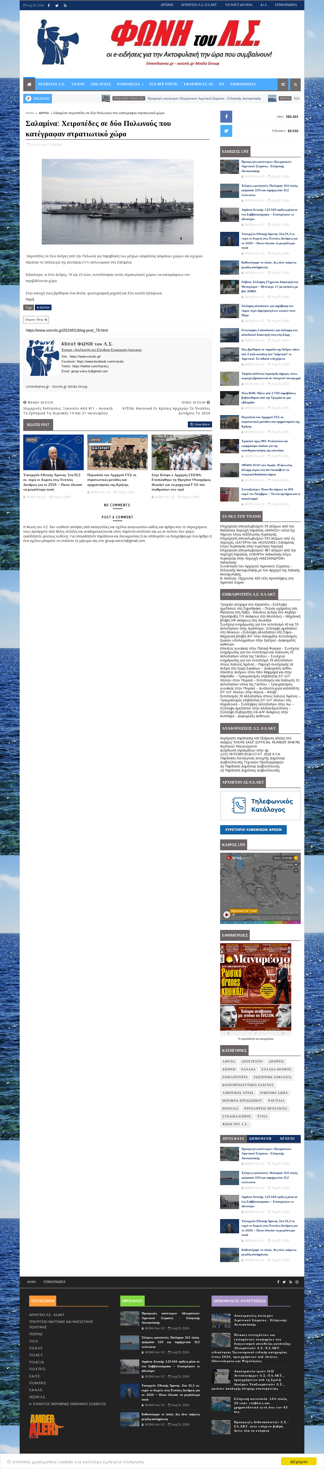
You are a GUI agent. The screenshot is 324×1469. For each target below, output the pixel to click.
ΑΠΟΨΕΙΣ (276, 1061)
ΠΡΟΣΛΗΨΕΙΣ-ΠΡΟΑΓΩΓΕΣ (83, 98)
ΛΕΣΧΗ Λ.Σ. (37, 1397)
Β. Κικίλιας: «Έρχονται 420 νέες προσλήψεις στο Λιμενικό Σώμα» (257, 580)
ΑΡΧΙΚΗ (167, 5)
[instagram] (297, 1282)
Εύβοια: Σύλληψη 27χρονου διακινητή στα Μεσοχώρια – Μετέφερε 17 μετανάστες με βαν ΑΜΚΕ (269, 286)
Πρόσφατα (233, 1139)
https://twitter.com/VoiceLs (90, 366)
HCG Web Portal (163, 84)
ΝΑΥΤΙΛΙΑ (239, 98)
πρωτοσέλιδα (248, 1038)
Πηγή (30, 299)
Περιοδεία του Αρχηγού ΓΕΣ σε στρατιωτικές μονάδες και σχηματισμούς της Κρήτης (111, 480)
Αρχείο (287, 1139)
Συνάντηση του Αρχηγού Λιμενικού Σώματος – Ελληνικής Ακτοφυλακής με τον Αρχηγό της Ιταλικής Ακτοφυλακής (260, 570)
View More (202, 424)
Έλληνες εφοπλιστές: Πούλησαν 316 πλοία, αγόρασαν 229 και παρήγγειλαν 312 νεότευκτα (269, 190)
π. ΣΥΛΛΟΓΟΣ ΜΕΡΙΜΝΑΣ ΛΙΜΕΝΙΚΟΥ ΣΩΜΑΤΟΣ (67, 1404)
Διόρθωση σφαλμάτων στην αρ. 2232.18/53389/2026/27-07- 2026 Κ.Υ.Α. (250, 752)
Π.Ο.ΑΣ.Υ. (36, 1355)
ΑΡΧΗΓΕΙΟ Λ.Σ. (52, 84)
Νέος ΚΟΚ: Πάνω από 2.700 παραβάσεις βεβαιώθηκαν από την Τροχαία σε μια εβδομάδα (268, 397)
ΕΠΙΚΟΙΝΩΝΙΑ (286, 5)
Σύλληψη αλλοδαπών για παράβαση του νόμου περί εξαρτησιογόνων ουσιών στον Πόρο (268, 310)
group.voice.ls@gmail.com (89, 371)
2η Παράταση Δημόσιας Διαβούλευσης (250, 766)
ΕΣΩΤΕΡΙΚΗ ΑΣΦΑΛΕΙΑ (272, 1077)
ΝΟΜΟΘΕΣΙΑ (128, 84)
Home (30, 113)
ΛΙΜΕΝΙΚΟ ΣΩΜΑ (274, 1093)
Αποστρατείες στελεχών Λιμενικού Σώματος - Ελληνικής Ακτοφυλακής (260, 1320)
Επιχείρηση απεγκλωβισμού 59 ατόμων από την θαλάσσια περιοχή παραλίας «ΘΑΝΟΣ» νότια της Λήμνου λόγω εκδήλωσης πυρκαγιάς (257, 530)
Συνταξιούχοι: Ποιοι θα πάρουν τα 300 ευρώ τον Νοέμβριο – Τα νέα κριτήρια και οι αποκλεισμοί (270, 494)
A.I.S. (264, 5)
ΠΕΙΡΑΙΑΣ (230, 1108)
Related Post (38, 425)
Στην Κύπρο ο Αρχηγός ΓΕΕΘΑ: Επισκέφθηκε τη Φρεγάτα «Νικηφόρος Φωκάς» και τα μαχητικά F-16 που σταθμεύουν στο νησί (181, 482)
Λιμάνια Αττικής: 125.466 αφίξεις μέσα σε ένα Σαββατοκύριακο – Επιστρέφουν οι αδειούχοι (269, 214)
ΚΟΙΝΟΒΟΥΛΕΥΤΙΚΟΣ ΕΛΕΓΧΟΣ (248, 1085)
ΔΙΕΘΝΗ (229, 1069)
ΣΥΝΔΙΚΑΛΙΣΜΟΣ (236, 1116)
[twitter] (56, 5)
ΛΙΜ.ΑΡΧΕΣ (100, 84)
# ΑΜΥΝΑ (43, 307)
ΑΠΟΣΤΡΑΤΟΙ (252, 1061)
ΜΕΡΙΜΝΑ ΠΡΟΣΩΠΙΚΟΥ (242, 1101)
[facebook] (48, 5)
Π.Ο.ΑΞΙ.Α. (36, 1362)
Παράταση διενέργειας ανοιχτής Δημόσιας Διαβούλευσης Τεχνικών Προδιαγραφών (252, 760)
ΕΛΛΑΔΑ (248, 1069)
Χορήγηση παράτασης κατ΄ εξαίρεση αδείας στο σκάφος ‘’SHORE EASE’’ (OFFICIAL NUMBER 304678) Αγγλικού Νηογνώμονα (260, 742)
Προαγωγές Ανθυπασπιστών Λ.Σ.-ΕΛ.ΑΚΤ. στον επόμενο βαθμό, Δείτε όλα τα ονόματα (261, 1426)
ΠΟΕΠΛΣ (35, 1334)
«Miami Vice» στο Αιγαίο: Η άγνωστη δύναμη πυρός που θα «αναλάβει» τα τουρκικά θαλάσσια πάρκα (266, 469)
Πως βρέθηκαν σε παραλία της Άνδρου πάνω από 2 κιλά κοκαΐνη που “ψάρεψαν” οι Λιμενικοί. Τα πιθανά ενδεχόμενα (270, 354)
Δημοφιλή (260, 1139)
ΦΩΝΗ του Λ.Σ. (235, 1124)
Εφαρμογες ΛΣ (198, 84)
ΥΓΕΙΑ (262, 1116)
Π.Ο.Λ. (33, 1341)
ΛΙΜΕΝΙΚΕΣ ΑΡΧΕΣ (238, 1093)
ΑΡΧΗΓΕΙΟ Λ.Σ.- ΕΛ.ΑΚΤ (47, 1314)
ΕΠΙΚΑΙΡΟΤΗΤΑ (235, 1077)
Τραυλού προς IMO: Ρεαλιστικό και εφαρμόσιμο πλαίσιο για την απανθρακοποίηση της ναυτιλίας (264, 445)
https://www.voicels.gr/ (85, 356)
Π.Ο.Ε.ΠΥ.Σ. (37, 1369)
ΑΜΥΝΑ (44, 113)
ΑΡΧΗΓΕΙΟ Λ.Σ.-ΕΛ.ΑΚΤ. (199, 5)
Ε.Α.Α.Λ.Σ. (36, 1390)
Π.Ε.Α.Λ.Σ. (36, 1348)
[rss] (65, 5)
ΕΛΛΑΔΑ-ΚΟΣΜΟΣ (277, 1069)
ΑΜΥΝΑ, (56, 144)
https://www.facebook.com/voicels (100, 361)
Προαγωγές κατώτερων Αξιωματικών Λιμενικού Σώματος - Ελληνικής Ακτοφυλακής (158, 98)
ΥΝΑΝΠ (78, 84)
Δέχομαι (299, 1461)
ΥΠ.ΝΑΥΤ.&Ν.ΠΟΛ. (239, 5)
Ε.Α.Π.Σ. (35, 1376)
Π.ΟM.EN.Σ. (38, 1383)
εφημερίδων (266, 1038)
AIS (222, 84)
